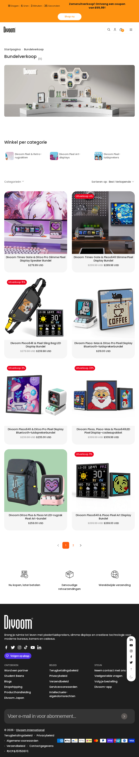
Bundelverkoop (34, 49)
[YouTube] (33, 647)
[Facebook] (6, 647)
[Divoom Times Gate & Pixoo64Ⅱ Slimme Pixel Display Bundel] (103, 222)
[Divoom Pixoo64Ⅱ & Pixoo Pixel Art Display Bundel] (103, 480)
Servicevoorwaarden (63, 687)
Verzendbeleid (59, 681)
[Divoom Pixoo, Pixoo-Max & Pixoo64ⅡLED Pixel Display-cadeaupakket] (103, 394)
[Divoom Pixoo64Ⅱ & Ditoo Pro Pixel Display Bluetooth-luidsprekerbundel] (35, 394)
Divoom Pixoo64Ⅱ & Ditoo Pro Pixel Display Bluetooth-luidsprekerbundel (35, 431)
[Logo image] (10, 29)
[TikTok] (26, 647)
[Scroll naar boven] (131, 669)
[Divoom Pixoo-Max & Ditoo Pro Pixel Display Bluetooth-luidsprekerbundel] (103, 308)
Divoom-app (103, 687)
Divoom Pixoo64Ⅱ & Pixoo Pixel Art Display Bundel (103, 517)
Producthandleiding (17, 692)
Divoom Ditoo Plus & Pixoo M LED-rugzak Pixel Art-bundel (35, 517)
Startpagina (12, 49)
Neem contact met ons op (112, 670)
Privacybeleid (58, 676)
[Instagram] (19, 647)
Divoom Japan (14, 698)
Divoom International (30, 730)
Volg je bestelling (105, 681)
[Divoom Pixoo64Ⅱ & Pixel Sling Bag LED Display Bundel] (35, 308)
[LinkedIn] (39, 647)
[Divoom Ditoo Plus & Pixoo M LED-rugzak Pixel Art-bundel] (35, 480)
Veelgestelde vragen (108, 676)
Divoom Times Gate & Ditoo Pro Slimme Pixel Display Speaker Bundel (35, 259)
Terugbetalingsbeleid (63, 670)
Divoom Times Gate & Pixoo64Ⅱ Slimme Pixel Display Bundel (103, 259)
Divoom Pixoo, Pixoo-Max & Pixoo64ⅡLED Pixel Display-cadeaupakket (103, 431)
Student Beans (14, 676)
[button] (14, 182)
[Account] (115, 30)
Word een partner (16, 670)
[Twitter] (13, 647)
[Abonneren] (124, 716)
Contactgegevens (41, 746)
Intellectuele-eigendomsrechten (62, 694)
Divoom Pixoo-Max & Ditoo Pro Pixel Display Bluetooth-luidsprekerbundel (103, 345)
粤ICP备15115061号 (18, 751)
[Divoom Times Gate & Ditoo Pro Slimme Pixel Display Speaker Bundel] (35, 222)
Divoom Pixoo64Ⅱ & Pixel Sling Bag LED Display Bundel (36, 345)
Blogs (8, 681)
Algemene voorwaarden (22, 740)
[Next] (80, 545)
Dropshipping (13, 687)
